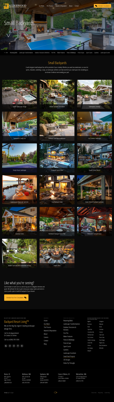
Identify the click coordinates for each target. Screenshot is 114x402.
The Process (50, 6)
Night (8, 392)
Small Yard (60, 271)
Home (45, 320)
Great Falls (90, 343)
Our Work (41, 6)
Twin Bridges (102, 340)
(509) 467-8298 (43, 382)
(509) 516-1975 (79, 381)
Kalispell (89, 351)
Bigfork (89, 321)
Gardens (96, 53)
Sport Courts (89, 53)
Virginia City (101, 343)
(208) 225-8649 (61, 381)
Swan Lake (101, 335)
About (70, 6)
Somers (101, 332)
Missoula (101, 324)
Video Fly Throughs (69, 363)
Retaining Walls (13, 53)
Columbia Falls (91, 332)
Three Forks (101, 337)
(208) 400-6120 (8, 382)
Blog (45, 344)
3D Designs (66, 359)
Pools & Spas (81, 53)
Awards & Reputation (61, 6)
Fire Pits (53, 53)
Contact (77, 6)
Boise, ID (7, 374)
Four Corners (90, 337)
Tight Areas (65, 271)
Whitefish (101, 348)
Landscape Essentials (106, 53)
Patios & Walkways (71, 53)
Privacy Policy (100, 392)
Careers (46, 337)
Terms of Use (93, 392)
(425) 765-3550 (25, 382)
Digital (12, 392)
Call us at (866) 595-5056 (11, 339)
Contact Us (9, 335)
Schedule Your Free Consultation (14, 297)
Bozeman (90, 324)
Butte (89, 327)
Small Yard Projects (69, 356)
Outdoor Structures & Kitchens (42, 53)
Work (7, 52)
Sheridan (101, 329)
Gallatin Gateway (91, 340)
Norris (100, 327)
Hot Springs (90, 348)
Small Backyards (72, 271)
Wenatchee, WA (81, 374)
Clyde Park (90, 329)
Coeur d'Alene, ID (64, 374)
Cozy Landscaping (41, 271)
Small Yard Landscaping (52, 271)
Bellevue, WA (26, 374)
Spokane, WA (44, 374)
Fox (10, 392)
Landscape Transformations (26, 53)
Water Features (61, 53)
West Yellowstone (103, 345)
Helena (89, 345)
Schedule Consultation (104, 6)
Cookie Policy (107, 392)
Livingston (101, 321)
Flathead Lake (91, 335)
